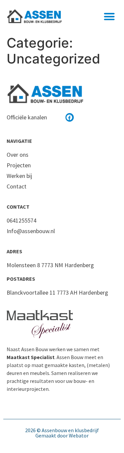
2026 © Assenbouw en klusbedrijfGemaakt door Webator (62, 433)
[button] (109, 16)
